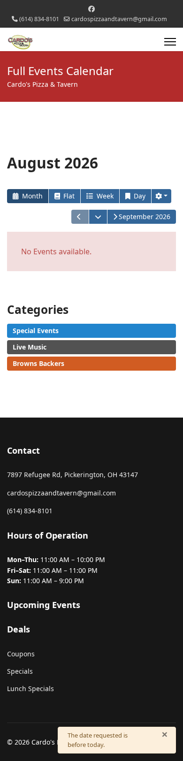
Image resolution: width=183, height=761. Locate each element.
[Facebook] (91, 8)
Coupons (21, 653)
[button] (161, 196)
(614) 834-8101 (39, 19)
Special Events (36, 330)
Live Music (29, 346)
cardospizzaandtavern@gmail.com (119, 19)
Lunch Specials (30, 688)
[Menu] (170, 42)
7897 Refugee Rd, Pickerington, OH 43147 (72, 474)
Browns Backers (38, 363)
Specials (20, 671)
